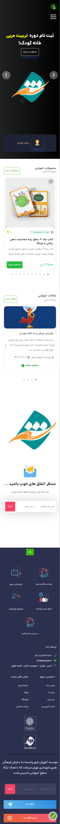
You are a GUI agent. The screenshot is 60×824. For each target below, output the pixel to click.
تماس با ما (50, 685)
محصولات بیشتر (12, 170)
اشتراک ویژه (23, 685)
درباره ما (51, 692)
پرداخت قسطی (22, 706)
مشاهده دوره (14, 265)
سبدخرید (51, 699)
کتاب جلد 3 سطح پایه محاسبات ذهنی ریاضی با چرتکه (31, 241)
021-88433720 (43, 656)
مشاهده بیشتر (30, 52)
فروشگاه (25, 699)
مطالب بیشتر (10, 299)
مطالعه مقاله (32, 366)
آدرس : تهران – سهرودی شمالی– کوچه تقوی (31, 666)
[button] (9, 75)
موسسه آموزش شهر (41, 357)
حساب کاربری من (48, 706)
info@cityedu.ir (44, 661)
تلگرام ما (30, 804)
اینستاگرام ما (30, 818)
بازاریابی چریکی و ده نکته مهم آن (36, 334)
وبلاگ (26, 692)
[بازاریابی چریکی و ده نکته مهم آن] (30, 317)
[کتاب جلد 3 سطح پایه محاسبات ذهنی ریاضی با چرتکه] (30, 201)
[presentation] (54, 228)
